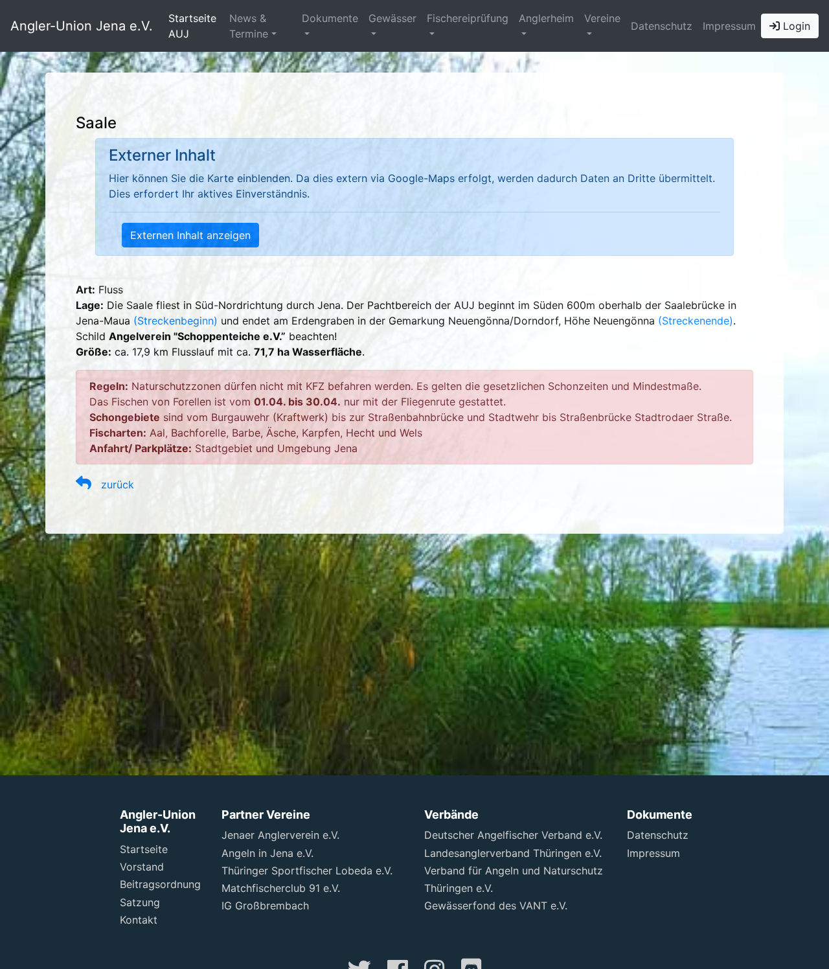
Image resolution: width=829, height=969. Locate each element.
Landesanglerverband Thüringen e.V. (513, 853)
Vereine (602, 18)
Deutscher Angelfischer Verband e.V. (513, 834)
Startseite (144, 849)
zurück (112, 484)
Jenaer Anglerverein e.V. (280, 834)
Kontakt (138, 919)
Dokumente (330, 18)
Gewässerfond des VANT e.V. (495, 905)
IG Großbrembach (265, 905)
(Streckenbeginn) (175, 320)
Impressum (729, 25)
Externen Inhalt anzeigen (190, 235)
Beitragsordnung (160, 884)
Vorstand (142, 866)
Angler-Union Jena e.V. (81, 26)
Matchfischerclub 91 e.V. (280, 888)
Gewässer (392, 18)
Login (795, 25)
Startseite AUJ (192, 26)
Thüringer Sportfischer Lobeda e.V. (306, 870)
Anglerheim (546, 18)
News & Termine (248, 26)
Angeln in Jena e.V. (267, 853)
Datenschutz (661, 25)
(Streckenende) (695, 320)
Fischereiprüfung (467, 18)
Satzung (140, 902)
